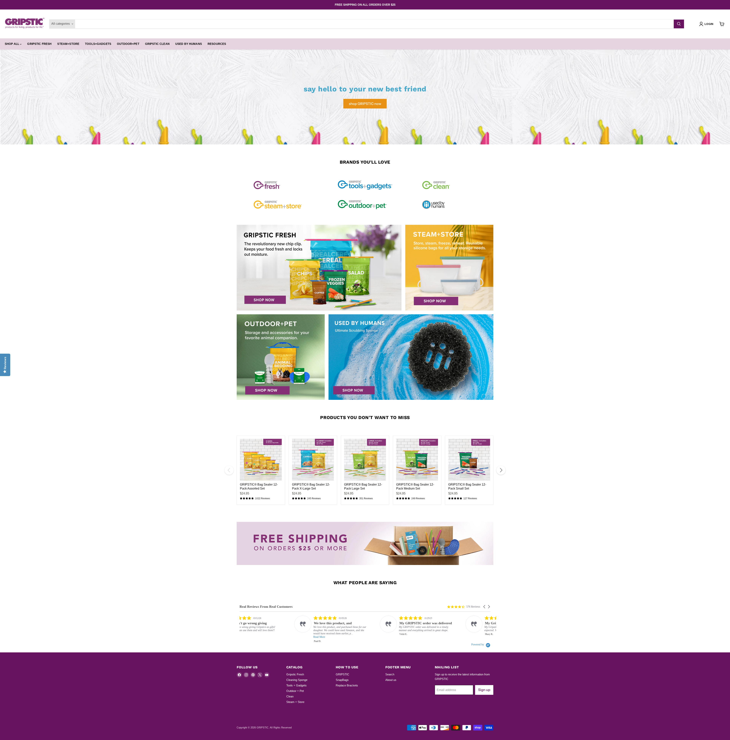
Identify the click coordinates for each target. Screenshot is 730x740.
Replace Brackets (347, 685)
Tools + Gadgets (296, 685)
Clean (290, 696)
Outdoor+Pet (128, 43)
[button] (484, 606)
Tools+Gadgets (98, 43)
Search (389, 674)
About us (390, 679)
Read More (264, 636)
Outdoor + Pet (295, 690)
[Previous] (229, 470)
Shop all (12, 43)
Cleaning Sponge (296, 679)
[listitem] (278, 629)
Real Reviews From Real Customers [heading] (266, 606)
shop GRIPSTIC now (365, 103)
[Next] (500, 470)
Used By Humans (188, 43)
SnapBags (342, 679)
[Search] (679, 24)
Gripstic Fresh (39, 43)
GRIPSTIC (342, 674)
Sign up (484, 690)
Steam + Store (295, 702)
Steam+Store (68, 43)
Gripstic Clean (157, 43)
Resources (217, 43)
